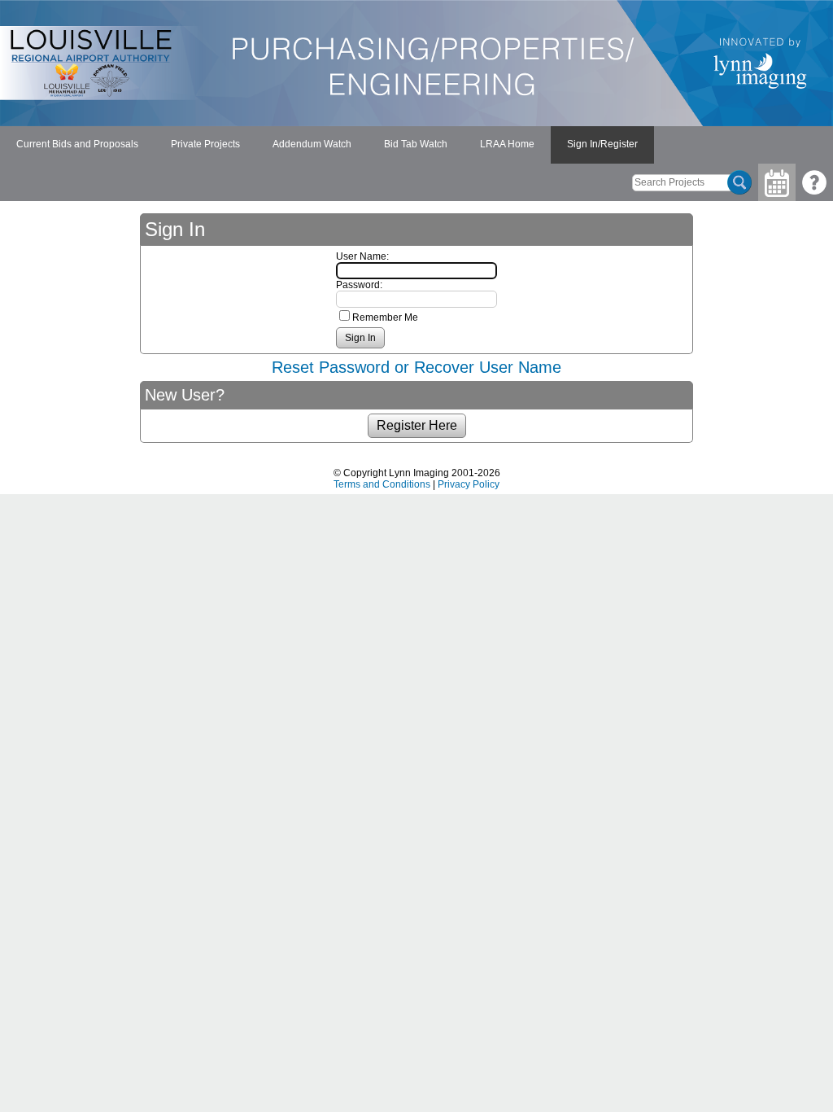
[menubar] (327, 145)
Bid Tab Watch (415, 144)
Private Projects (205, 144)
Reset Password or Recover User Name (416, 367)
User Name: (362, 256)
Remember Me (385, 317)
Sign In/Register (602, 144)
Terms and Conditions (382, 484)
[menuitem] (77, 145)
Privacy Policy (468, 484)
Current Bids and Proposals (77, 144)
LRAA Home (507, 144)
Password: (359, 285)
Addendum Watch (312, 144)
